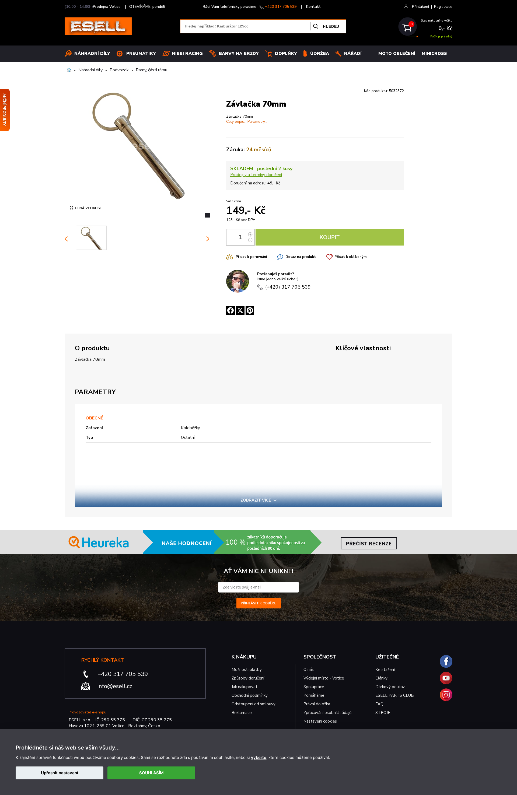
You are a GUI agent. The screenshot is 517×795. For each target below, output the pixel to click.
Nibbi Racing (187, 54)
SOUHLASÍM (151, 772)
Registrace (443, 6)
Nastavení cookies (320, 721)
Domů (69, 70)
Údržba (319, 54)
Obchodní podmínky (250, 695)
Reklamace (242, 712)
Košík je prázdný (441, 36)
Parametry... (257, 121)
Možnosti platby (247, 669)
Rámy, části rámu (151, 70)
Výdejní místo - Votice (323, 678)
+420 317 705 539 (280, 6)
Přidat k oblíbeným (350, 256)
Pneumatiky (141, 54)
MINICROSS (434, 54)
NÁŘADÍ (353, 54)
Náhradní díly (92, 54)
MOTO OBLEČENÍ (396, 54)
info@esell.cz (114, 686)
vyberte (258, 757)
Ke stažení (385, 669)
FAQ (379, 704)
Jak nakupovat (244, 686)
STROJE (382, 712)
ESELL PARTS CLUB (394, 695)
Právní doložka (316, 704)
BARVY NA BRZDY (239, 54)
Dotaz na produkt (300, 256)
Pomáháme (313, 695)
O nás (308, 669)
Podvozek (119, 70)
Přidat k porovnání (251, 256)
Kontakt (313, 6)
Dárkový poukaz (390, 686)
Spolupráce (313, 686)
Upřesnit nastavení (59, 772)
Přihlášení (420, 6)
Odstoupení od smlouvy (253, 704)
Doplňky (286, 54)
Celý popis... (236, 121)
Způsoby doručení (248, 678)
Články (381, 678)
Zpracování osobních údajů (327, 712)
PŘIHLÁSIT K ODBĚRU (259, 603)
